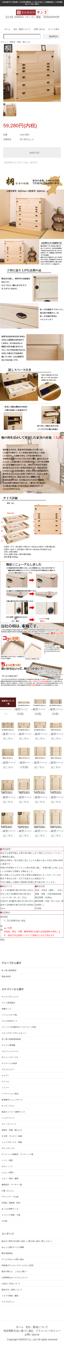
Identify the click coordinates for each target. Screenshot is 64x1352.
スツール (5, 1081)
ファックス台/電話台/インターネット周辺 (19, 1027)
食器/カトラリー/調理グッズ (13, 1112)
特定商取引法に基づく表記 (18, 1330)
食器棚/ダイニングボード (12, 1100)
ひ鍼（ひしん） (8, 1191)
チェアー (5, 1075)
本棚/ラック (6, 1009)
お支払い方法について (11, 1284)
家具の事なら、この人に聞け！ (15, 1271)
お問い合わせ (39, 29)
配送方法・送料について (12, 1290)
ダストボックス (8, 1148)
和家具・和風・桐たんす (20, 42)
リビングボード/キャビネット (14, 1033)
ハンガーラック (8, 1118)
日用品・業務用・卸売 (11, 1203)
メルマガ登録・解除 (10, 1296)
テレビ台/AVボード (9, 1021)
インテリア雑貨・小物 (11, 1215)
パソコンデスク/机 (9, 1015)
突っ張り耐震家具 (9, 970)
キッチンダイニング (10, 997)
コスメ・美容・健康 (10, 1178)
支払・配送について (22, 29)
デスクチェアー (8, 1069)
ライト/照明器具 (8, 1003)
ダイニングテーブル (10, 1057)
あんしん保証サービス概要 (13, 1247)
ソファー (5, 1088)
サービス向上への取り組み (13, 1259)
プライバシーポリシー (48, 1330)
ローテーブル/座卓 (9, 1063)
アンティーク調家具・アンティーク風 (17, 1154)
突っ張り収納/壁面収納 (11, 1039)
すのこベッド (7, 1166)
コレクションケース (10, 1051)
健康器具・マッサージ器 (12, 1185)
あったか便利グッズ (10, 1209)
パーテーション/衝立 (10, 1094)
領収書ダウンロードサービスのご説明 (17, 1265)
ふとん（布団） (8, 1172)
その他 (4, 1221)
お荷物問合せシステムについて (15, 1277)
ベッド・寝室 (7, 1160)
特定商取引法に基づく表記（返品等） (21, 162)
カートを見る (53, 29)
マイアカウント (8, 1302)
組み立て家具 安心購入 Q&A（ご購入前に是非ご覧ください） (27, 1241)
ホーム (7, 29)
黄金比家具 (6, 976)
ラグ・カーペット (9, 1124)
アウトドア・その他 (10, 1197)
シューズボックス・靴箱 (12, 1142)
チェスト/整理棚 (8, 1045)
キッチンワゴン (8, 1106)
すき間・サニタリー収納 (12, 1136)
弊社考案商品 (7, 1253)
